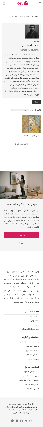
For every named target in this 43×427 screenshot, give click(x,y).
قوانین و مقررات (33, 389)
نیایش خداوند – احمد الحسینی (29, 135)
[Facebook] (17, 420)
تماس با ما (34, 316)
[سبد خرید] (4, 3)
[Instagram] (21, 420)
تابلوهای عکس (33, 359)
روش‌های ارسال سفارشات (29, 380)
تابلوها (36, 16)
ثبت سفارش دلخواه (31, 371)
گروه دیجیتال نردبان (21, 412)
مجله (37, 325)
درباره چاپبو (34, 321)
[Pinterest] (12, 420)
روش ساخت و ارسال (31, 376)
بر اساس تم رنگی (32, 355)
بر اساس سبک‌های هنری (29, 342)
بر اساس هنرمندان (32, 346)
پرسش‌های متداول (31, 384)
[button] (21, 287)
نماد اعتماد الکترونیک (30, 329)
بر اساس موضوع (32, 350)
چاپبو (35, 407)
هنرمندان (27, 16)
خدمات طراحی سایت (18, 410)
